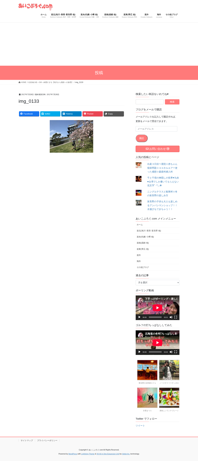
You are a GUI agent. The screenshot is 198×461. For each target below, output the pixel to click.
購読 (141, 138)
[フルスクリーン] (175, 317)
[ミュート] (171, 317)
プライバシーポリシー (47, 440)
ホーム (140, 224)
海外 (139, 261)
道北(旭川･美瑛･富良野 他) (149, 230)
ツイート (140, 425)
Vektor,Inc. (126, 454)
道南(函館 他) (143, 243)
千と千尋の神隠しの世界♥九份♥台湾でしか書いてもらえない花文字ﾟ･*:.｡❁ (163, 182)
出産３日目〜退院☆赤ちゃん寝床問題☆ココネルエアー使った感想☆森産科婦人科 (162, 168)
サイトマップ (27, 440)
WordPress (72, 454)
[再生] (139, 317)
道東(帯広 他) (143, 249)
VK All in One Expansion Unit (108, 454)
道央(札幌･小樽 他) (145, 237)
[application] (157, 307)
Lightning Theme (88, 454)
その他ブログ (143, 267)
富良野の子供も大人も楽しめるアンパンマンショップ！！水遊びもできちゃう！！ (162, 205)
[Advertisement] (99, 44)
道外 (139, 255)
